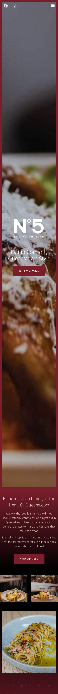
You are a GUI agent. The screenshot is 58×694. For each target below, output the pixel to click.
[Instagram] (14, 6)
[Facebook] (6, 6)
